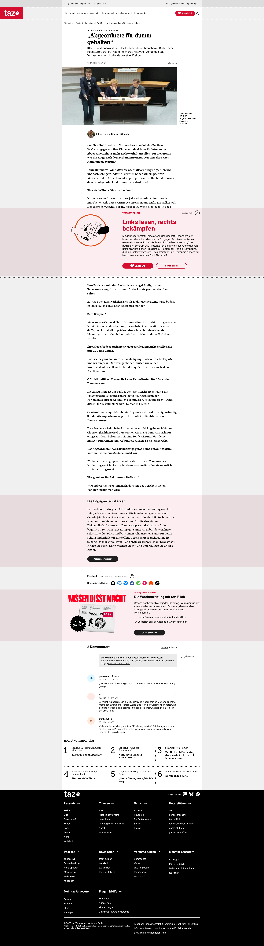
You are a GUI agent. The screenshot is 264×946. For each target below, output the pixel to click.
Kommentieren (106, 576)
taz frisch (103, 863)
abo (171, 810)
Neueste (164, 647)
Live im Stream (141, 867)
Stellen (137, 823)
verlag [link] (66, 3)
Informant (139, 928)
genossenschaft (177, 814)
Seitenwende (184, 928)
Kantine (68, 903)
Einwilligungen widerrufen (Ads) (150, 932)
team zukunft (105, 858)
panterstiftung (176, 828)
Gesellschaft (70, 819)
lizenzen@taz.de (83, 928)
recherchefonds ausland (181, 823)
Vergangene (140, 872)
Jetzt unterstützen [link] (102, 559)
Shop (66, 908)
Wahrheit (68, 841)
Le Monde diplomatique (181, 868)
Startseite (68, 23)
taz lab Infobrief (107, 872)
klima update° (71, 867)
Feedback (104, 898)
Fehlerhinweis (121, 576)
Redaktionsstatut (154, 924)
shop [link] (90, 3)
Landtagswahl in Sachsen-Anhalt (112, 825)
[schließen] (197, 213)
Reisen (67, 899)
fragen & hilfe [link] (100, 3)
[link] (66, 13)
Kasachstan (105, 819)
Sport (67, 828)
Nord (66, 836)
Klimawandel (105, 832)
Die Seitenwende (142, 819)
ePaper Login (106, 907)
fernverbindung (72, 863)
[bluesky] (191, 795)
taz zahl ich (174, 819)
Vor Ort (138, 863)
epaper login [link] (192, 3)
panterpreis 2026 (178, 832)
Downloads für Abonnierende (114, 911)
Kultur (67, 823)
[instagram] (198, 795)
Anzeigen (68, 912)
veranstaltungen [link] (78, 3)
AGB (174, 928)
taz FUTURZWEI (177, 864)
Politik (67, 810)
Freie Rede (69, 876)
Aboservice (105, 903)
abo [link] (167, 3)
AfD (101, 810)
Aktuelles (139, 810)
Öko (66, 814)
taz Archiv (174, 872)
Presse (137, 828)
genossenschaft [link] (178, 3)
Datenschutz (152, 928)
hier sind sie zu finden (119, 663)
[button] (198, 13)
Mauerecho (70, 872)
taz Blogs (174, 859)
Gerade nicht (187, 213)
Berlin (78, 23)
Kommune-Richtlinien (175, 924)
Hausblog (139, 814)
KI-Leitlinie (193, 924)
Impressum (165, 928)
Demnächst (140, 858)
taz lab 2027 (140, 876)
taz (72, 794)
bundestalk (69, 858)
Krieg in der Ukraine (109, 814)
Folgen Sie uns (174, 794)
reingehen (69, 880)
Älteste (173, 647)
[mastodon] (185, 795)
